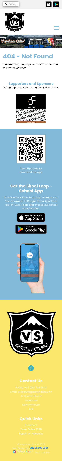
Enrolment (31, 425)
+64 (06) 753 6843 (35, 387)
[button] (11, 4)
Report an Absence (31, 433)
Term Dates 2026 (31, 429)
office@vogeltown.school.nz (35, 392)
